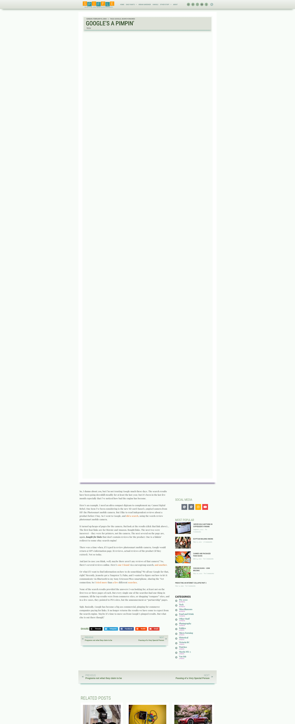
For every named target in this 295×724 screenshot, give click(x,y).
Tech (88, 28)
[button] (211, 4)
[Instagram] (197, 4)
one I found (123, 564)
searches (132, 582)
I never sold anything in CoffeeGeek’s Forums (202, 525)
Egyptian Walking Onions (203, 539)
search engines (128, 19)
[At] (188, 4)
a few (115, 582)
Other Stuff (164, 4)
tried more (101, 582)
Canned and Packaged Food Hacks (202, 555)
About (175, 4)
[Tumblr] (206, 4)
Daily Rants (130, 4)
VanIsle (155, 4)
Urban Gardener (145, 4)
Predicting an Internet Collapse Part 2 (190, 583)
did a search (132, 515)
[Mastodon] (193, 4)
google (118, 19)
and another (161, 564)
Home (122, 4)
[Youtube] (202, 4)
